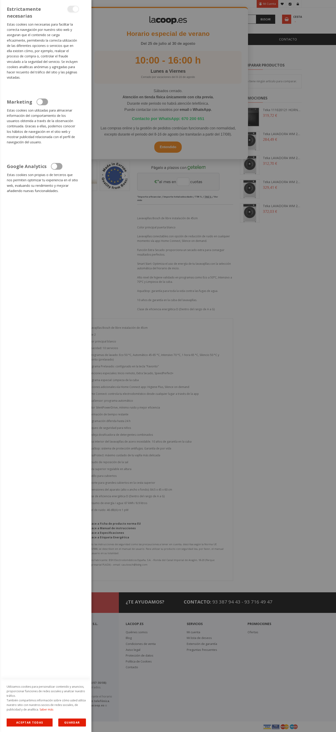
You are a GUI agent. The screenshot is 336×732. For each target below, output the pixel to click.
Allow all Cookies (30, 722)
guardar (72, 722)
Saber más (46, 709)
